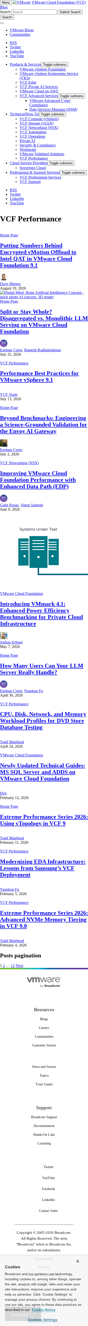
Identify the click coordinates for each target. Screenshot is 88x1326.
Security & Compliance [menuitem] (38, 145)
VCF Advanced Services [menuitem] (39, 96)
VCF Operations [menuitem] (32, 136)
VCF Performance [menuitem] (34, 158)
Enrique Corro (11, 350)
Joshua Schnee (11, 642)
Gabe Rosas (9, 505)
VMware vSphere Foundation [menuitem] (43, 69)
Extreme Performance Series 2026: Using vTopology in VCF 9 (44, 820)
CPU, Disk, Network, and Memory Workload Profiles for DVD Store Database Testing (43, 720)
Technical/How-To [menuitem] (24, 114)
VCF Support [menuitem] (30, 182)
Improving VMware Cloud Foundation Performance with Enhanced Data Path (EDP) (38, 480)
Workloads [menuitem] (28, 149)
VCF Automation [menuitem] (33, 132)
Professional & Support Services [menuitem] (35, 172)
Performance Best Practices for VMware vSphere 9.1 (39, 376)
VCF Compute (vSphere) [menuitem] (39, 119)
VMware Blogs (22, 30)
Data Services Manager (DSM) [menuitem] (53, 109)
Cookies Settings (43, 1320)
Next (19, 965)
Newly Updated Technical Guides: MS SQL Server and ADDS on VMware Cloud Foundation (42, 772)
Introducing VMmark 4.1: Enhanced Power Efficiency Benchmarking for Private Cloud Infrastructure (41, 614)
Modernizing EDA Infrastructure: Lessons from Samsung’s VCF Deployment (43, 868)
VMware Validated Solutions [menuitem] (42, 154)
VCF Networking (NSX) (19, 463)
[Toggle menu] (2, 23)
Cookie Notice (43, 1310)
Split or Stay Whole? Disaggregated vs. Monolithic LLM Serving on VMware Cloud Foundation (44, 322)
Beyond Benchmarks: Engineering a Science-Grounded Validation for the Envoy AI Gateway (43, 424)
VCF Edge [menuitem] (28, 82)
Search (5, 12)
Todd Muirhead (12, 742)
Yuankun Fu (33, 691)
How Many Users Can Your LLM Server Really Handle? (41, 669)
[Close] (77, 1261)
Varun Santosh (32, 505)
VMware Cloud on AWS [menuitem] (39, 91)
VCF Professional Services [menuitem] (40, 177)
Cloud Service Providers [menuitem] (28, 163)
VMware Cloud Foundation (21, 593)
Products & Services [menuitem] (25, 64)
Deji (3, 793)
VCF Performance (14, 363)
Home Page (9, 235)
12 (13, 965)
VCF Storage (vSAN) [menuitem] (37, 123)
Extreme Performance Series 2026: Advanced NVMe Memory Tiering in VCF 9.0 (44, 919)
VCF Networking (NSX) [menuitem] (39, 128)
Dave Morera (10, 284)
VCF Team (8, 394)
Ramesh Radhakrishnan (42, 350)
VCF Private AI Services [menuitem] (39, 87)
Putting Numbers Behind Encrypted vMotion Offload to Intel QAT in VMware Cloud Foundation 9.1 (38, 255)
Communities (20, 34)
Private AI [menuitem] (27, 141)
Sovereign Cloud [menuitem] (33, 168)
